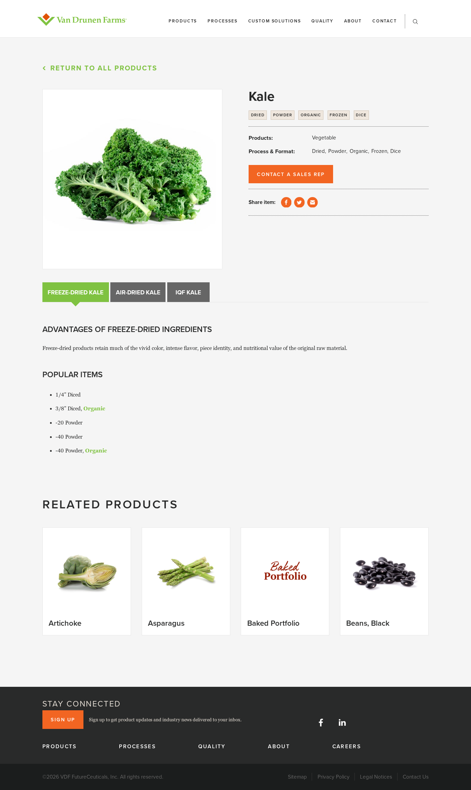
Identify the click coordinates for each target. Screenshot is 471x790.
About (353, 21)
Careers (346, 746)
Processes (223, 21)
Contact (384, 21)
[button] (415, 24)
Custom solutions (274, 21)
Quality (322, 21)
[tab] (75, 292)
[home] (82, 19)
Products (183, 21)
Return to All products (103, 68)
